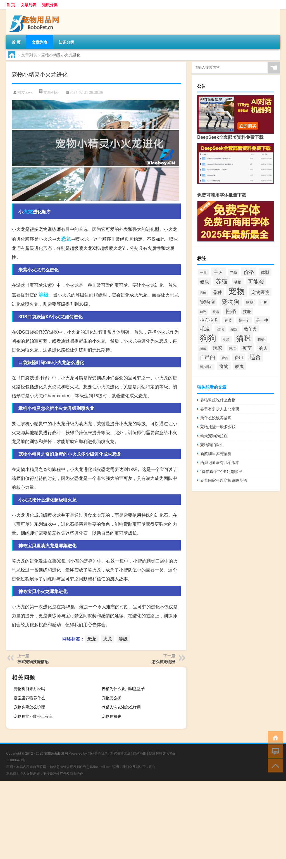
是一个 (244, 320)
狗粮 (226, 339)
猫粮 (203, 348)
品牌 (203, 293)
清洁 (220, 329)
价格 (249, 271)
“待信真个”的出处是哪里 (221, 471)
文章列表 (28, 4)
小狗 (263, 302)
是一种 (262, 320)
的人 (263, 347)
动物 (237, 281)
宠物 (236, 290)
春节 (228, 320)
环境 (232, 348)
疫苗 (247, 347)
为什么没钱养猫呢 (216, 417)
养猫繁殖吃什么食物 (217, 400)
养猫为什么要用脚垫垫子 (123, 688)
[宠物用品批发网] (35, 11)
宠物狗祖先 (111, 716)
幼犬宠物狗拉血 (214, 435)
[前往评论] (274, 751)
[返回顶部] (274, 765)
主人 (218, 271)
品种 (217, 292)
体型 (265, 272)
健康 (204, 281)
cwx (29, 92)
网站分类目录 (98, 753)
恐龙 (66, 238)
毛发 (205, 328)
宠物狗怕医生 (212, 444)
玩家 (217, 347)
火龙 (28, 211)
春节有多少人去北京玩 (219, 408)
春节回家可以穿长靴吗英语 (223, 480)
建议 (203, 311)
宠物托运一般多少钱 (217, 426)
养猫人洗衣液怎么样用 (121, 707)
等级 (44, 294)
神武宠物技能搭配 (33, 661)
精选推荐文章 (120, 753)
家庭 (249, 302)
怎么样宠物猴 (163, 661)
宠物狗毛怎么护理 (29, 707)
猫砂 (261, 339)
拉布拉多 (209, 320)
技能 (247, 311)
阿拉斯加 (206, 367)
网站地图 (139, 753)
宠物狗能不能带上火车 (33, 716)
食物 (223, 366)
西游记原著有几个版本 (219, 462)
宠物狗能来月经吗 (29, 688)
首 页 (10, 4)
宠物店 (207, 301)
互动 (233, 272)
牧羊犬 (250, 329)
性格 (231, 310)
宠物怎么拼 (111, 697)
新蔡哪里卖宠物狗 (216, 453)
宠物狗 (230, 301)
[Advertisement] (143, 820)
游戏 (234, 329)
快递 (216, 311)
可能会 (256, 281)
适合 (255, 357)
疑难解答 (155, 753)
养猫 (221, 281)
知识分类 (50, 4)
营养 (225, 357)
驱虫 (239, 366)
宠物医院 (260, 292)
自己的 (207, 356)
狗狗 (208, 337)
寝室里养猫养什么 (29, 697)
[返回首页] (274, 737)
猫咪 (243, 337)
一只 (203, 272)
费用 (239, 357)
